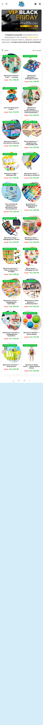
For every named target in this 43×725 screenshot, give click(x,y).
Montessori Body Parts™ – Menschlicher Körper (31, 366)
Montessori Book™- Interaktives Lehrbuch (11, 142)
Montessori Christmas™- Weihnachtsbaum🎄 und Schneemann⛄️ (31, 110)
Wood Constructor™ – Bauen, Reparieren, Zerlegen (11, 270)
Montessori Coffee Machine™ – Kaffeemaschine (31, 302)
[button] (2, 4)
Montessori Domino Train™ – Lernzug (11, 76)
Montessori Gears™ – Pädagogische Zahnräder (11, 302)
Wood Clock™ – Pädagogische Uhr (31, 269)
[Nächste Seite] (29, 380)
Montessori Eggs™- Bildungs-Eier (11, 174)
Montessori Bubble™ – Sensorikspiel (32, 333)
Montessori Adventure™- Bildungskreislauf (31, 77)
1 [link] (13, 381)
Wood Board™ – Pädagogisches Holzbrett (32, 205)
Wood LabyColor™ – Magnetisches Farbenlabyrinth (31, 143)
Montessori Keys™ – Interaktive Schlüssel (32, 174)
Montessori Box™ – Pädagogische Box (32, 238)
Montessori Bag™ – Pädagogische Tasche (11, 238)
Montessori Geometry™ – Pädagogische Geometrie (11, 334)
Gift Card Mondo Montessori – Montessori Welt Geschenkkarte (11, 206)
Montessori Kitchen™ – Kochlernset (11, 365)
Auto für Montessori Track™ (11, 108)
